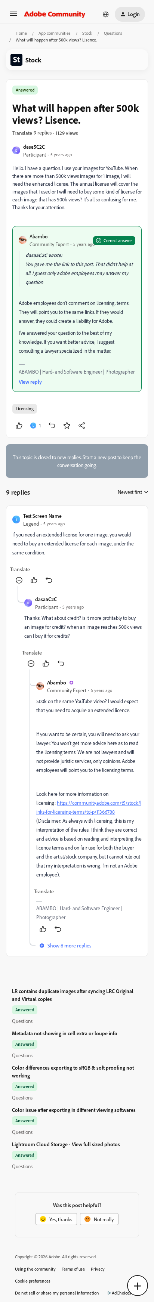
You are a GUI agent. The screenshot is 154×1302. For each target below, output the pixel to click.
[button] (13, 16)
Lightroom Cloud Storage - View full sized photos (66, 1144)
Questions (113, 33)
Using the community (35, 1269)
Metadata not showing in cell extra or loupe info (64, 1033)
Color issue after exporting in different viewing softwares (74, 1110)
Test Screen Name (42, 516)
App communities (54, 33)
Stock (87, 33)
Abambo (38, 236)
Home (21, 33)
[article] (77, 549)
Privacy (98, 1269)
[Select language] (106, 14)
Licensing (25, 408)
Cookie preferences (32, 1281)
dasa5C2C (34, 146)
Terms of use (73, 1269)
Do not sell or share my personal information (57, 1293)
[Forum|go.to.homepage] (55, 14)
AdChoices (121, 1293)
